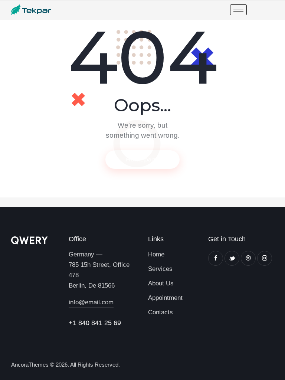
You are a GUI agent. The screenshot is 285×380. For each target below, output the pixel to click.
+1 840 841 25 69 (95, 323)
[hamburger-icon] (238, 9)
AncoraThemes (30, 364)
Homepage (142, 159)
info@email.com (91, 302)
